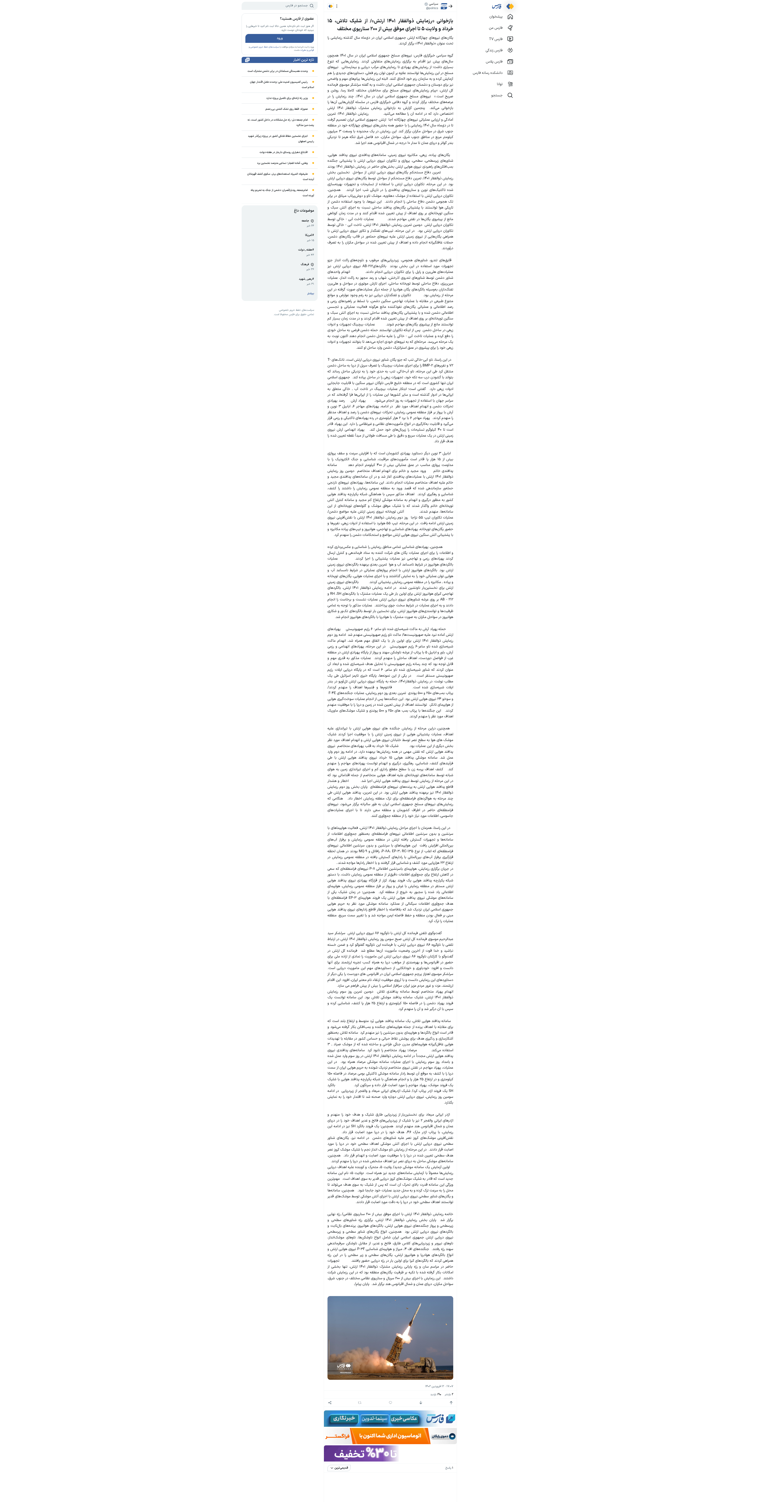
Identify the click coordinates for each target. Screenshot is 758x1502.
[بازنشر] (359, 1402)
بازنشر (449, 1394)
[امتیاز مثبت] (451, 1403)
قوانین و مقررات (307, 50)
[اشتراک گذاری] (329, 1403)
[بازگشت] (450, 6)
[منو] (337, 6)
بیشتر (310, 293)
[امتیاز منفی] (420, 1403)
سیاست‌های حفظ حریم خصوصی (264, 47)
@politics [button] (432, 8)
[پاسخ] (390, 1403)
